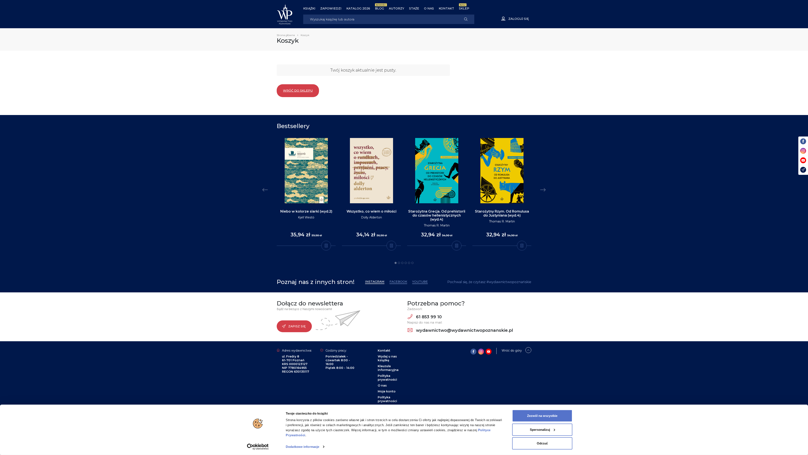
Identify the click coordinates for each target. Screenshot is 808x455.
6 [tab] (412, 263)
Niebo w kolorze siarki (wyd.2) (306, 211)
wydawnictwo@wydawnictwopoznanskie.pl (464, 330)
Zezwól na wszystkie (542, 416)
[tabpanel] (306, 192)
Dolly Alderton (371, 217)
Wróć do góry (512, 350)
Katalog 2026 (358, 8)
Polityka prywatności (387, 377)
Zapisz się (297, 326)
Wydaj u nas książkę (387, 358)
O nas (429, 8)
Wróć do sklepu (298, 90)
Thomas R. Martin (437, 225)
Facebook (398, 282)
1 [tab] (396, 263)
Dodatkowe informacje (302, 446)
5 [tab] (409, 263)
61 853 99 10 (428, 316)
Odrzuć (542, 443)
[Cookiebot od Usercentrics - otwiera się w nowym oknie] (257, 447)
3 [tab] (402, 263)
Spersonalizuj (540, 429)
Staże (414, 8)
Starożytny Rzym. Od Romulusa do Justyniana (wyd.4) (502, 213)
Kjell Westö (306, 217)
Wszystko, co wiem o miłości (371, 211)
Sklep (464, 8)
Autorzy (396, 8)
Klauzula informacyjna (388, 368)
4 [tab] (406, 263)
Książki (309, 8)
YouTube (420, 282)
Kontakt (446, 8)
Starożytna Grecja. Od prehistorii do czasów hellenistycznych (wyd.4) (436, 215)
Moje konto (387, 391)
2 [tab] (399, 263)
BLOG (379, 8)
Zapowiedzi (331, 8)
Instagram (374, 282)
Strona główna (286, 35)
